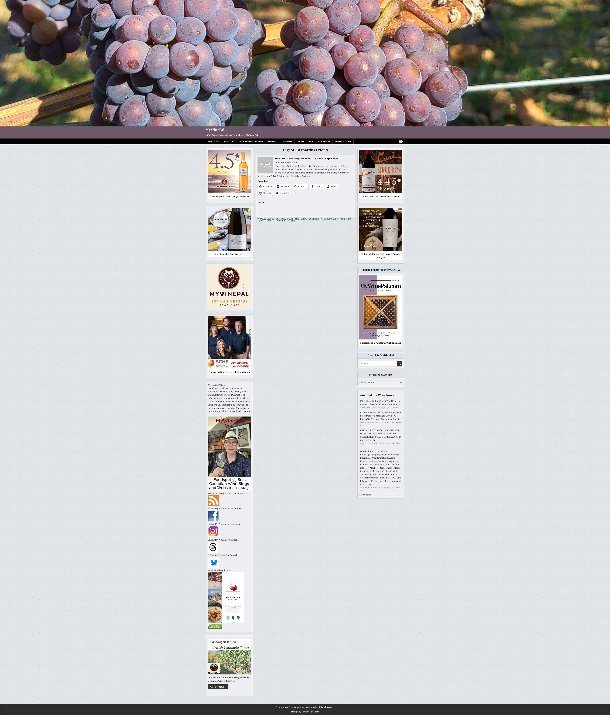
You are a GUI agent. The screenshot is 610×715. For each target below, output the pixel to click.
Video (311, 141)
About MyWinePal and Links (251, 141)
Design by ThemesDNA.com (305, 712)
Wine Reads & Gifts (343, 141)
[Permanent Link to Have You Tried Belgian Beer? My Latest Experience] (265, 165)
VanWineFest (273, 141)
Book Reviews (324, 141)
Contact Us (229, 141)
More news (365, 495)
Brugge (282, 219)
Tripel (292, 221)
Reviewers (287, 141)
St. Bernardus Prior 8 (333, 219)
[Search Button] (401, 141)
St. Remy (347, 219)
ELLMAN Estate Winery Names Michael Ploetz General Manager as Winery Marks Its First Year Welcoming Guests (380, 415)
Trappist (262, 221)
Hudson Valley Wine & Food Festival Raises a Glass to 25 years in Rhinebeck (380, 403)
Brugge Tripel (293, 219)
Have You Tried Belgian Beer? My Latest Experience (307, 158)
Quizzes (300, 141)
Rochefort (304, 219)
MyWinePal (215, 130)
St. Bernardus (316, 219)
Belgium (275, 219)
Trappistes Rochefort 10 (278, 221)
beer (269, 219)
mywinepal (279, 162)
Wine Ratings (213, 141)
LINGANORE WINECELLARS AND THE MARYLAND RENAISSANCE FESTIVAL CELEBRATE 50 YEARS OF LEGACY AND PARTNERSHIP (380, 435)
